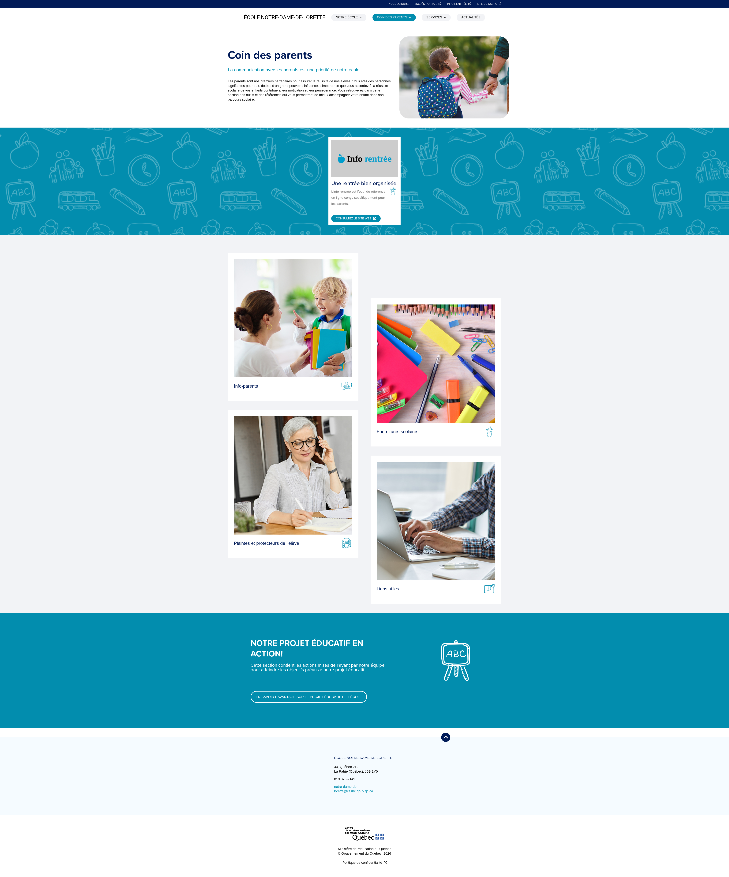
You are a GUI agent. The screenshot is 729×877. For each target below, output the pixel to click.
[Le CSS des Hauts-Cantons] (364, 837)
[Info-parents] (293, 318)
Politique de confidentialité (362, 862)
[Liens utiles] (436, 521)
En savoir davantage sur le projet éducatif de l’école (309, 697)
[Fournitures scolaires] (436, 363)
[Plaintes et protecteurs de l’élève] (293, 475)
